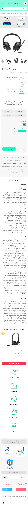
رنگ (25, 121)
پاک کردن (15, 131)
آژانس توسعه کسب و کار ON (13, 498)
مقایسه (7, 111)
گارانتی (24, 128)
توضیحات (17, 180)
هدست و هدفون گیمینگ (12, 13)
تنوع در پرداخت (14, 391)
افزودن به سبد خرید (9, 149)
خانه (26, 13)
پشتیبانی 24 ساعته (14, 405)
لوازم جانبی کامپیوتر (14, 77)
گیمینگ (21, 13)
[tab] (17, 180)
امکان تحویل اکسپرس (14, 378)
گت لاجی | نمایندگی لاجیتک (14, 3)
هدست (19, 307)
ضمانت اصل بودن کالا (14, 431)
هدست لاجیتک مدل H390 (20, 353)
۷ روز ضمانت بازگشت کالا (14, 418)
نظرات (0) (11, 180)
